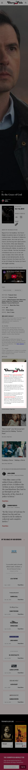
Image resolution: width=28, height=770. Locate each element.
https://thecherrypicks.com (9, 396)
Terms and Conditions (17, 374)
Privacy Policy (6, 375)
